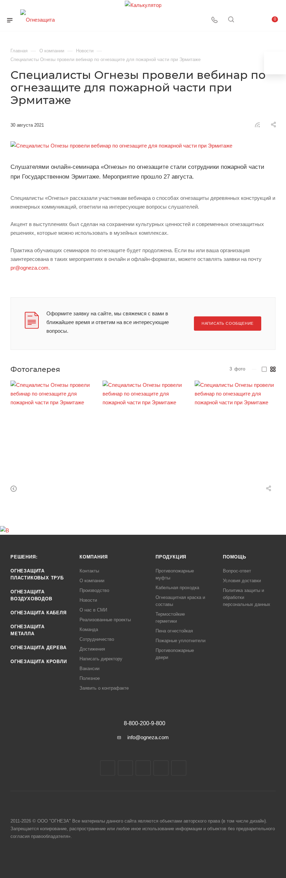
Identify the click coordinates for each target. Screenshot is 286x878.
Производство (94, 590)
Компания (93, 557)
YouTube (143, 767)
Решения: (23, 557)
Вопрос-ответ (237, 570)
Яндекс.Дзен (178, 767)
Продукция (171, 557)
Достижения (92, 649)
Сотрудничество (97, 639)
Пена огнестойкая (174, 630)
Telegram (125, 767)
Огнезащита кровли (38, 661)
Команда (89, 629)
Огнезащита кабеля (38, 612)
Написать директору (101, 658)
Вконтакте (107, 767)
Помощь (234, 557)
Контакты (89, 570)
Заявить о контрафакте (104, 688)
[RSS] (257, 125)
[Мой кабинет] (247, 20)
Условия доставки (242, 580)
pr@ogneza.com (29, 268)
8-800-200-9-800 (144, 723)
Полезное (90, 678)
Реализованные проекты (105, 619)
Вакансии (89, 668)
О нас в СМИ (93, 610)
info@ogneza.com (148, 737)
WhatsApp (160, 767)
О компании (92, 580)
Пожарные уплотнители (180, 640)
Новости (88, 600)
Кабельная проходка (177, 587)
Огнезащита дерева (38, 647)
